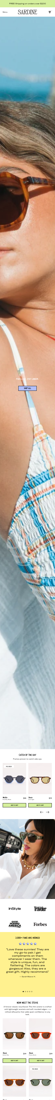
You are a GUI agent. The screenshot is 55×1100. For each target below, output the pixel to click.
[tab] (23, 991)
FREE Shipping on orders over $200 (27, 3)
